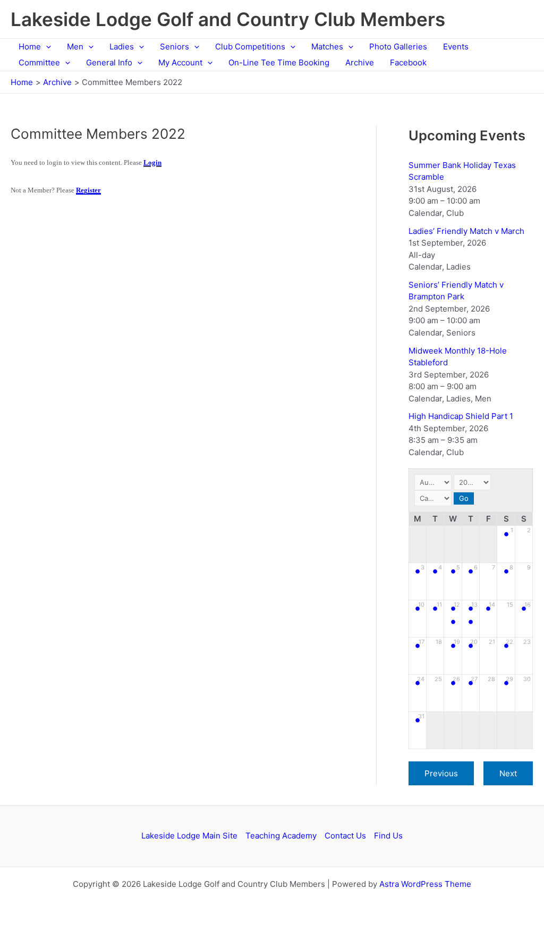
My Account (180, 62)
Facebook (408, 62)
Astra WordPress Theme (425, 884)
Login (152, 162)
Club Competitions (250, 46)
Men (75, 46)
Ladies (121, 46)
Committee (39, 62)
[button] (46, 47)
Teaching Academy (281, 836)
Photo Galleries (398, 46)
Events (456, 46)
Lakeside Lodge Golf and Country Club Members (228, 19)
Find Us (388, 836)
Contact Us (345, 836)
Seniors (174, 46)
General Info (109, 62)
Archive (359, 62)
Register (88, 190)
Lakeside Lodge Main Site (189, 836)
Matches (327, 46)
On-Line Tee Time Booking (278, 62)
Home (30, 46)
